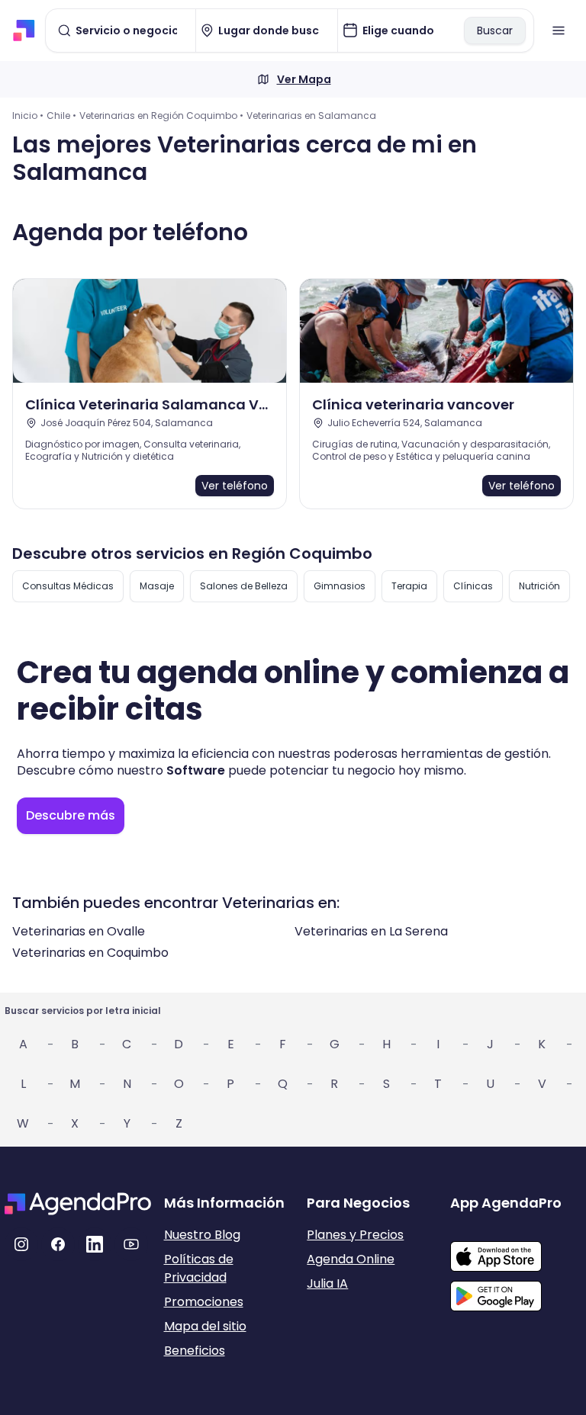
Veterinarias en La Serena (371, 931)
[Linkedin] (94, 1244)
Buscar (495, 30)
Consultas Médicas (68, 585)
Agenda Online (350, 1259)
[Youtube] (131, 1244)
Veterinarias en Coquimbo (90, 952)
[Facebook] (58, 1244)
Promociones (203, 1302)
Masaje (157, 585)
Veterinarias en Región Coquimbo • (161, 115)
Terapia (409, 585)
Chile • (61, 115)
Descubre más (70, 815)
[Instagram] (21, 1244)
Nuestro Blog (202, 1234)
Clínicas (473, 585)
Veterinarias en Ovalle (78, 931)
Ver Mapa (304, 79)
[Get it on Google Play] (515, 1291)
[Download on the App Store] (515, 1249)
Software (195, 770)
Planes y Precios (355, 1234)
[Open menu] (558, 30)
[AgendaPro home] (24, 30)
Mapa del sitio (205, 1326)
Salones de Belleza (244, 585)
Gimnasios (339, 585)
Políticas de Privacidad (198, 1268)
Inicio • (27, 115)
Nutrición (539, 585)
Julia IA (327, 1283)
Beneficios (194, 1350)
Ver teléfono (234, 485)
